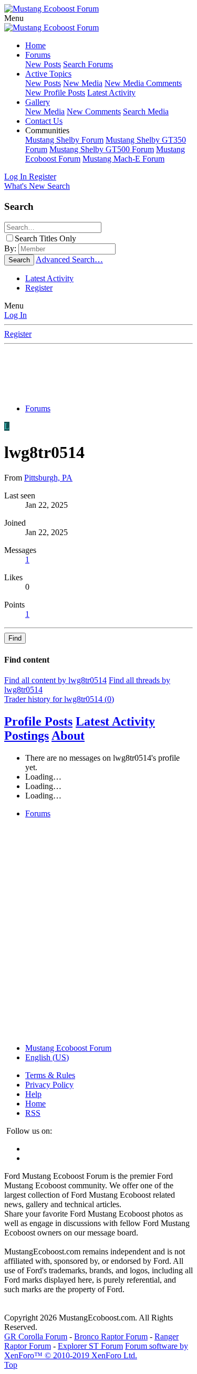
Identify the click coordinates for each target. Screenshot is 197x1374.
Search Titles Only (45, 238)
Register (39, 287)
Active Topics (48, 73)
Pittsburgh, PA (48, 477)
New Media (82, 83)
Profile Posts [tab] (38, 721)
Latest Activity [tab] (115, 721)
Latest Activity (111, 92)
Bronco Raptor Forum (111, 1336)
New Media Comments (143, 83)
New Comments (94, 111)
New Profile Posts (55, 92)
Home (35, 45)
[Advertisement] (100, 371)
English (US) (47, 1057)
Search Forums (88, 64)
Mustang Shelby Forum (64, 139)
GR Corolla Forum (35, 1336)
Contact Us (44, 120)
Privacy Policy (49, 1084)
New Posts (43, 64)
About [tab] (68, 735)
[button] (14, 18)
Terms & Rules (50, 1075)
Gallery (37, 102)
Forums (37, 54)
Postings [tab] (26, 735)
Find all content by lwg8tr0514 (55, 680)
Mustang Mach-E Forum (123, 158)
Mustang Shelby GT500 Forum (101, 149)
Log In (15, 315)
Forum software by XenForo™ (96, 1350)
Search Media (146, 111)
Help (33, 1094)
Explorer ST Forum (90, 1345)
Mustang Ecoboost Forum (68, 1047)
